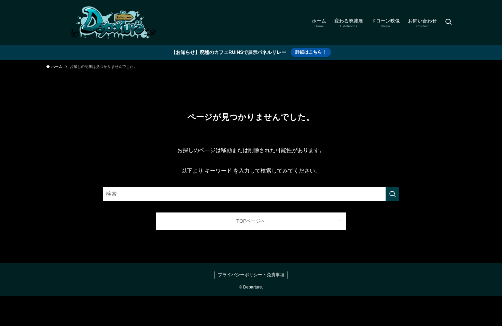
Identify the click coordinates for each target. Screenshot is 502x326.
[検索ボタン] (448, 22)
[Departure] (114, 22)
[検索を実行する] (392, 194)
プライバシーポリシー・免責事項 (251, 274)
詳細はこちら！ (310, 52)
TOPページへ (250, 221)
